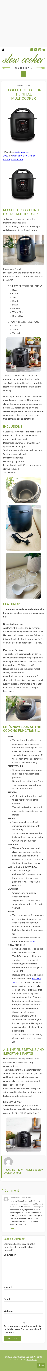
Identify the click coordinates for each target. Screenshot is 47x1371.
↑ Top (41, 1365)
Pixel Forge (32, 1360)
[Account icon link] (3, 51)
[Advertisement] (23, 23)
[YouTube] (43, 50)
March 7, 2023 (26, 1198)
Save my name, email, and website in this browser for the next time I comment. (22, 1329)
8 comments (17, 160)
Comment (10, 1254)
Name (8, 1287)
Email (8, 1299)
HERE (32, 941)
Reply (12, 1229)
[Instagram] (35, 50)
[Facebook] (31, 50)
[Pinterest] (39, 50)
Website (8, 1311)
